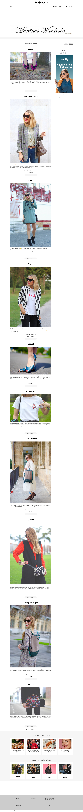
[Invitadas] (65, 773)
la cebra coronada (26, 86)
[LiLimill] (30, 361)
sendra (35, 254)
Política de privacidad (18, 806)
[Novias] (18, 748)
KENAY (29, 509)
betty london (25, 254)
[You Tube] (70, 6)
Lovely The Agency (35, 6)
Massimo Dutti (31, 170)
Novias (21, 6)
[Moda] (33, 748)
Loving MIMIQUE (31, 603)
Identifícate (55, 6)
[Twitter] (65, 6)
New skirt (30, 684)
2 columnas (71, 43)
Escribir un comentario (30, 88)
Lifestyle (25, 6)
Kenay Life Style (30, 439)
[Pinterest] (66, 6)
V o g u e (31, 264)
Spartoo (31, 520)
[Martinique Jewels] (30, 131)
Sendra (30, 180)
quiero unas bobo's (36, 86)
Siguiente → (33, 729)
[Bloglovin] (65, 53)
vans (32, 674)
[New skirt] (30, 701)
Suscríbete (49, 805)
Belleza (18, 6)
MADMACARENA (31, 86)
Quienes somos (18, 798)
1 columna (65, 43)
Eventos (41, 6)
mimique (33, 509)
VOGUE (33, 334)
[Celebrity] (33, 773)
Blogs (11, 6)
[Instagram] (68, 6)
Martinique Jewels (31, 96)
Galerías (29, 6)
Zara (38, 170)
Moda (14, 6)
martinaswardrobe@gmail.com (64, 47)
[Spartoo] (30, 553)
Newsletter (61, 6)
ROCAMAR (34, 381)
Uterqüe (37, 254)
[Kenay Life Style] (30, 472)
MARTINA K (30, 381)
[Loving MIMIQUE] (30, 636)
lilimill (28, 381)
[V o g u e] (30, 297)
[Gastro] (49, 748)
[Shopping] (18, 773)
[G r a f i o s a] (30, 408)
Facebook (41, 37)
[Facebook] (63, 6)
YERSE (30, 49)
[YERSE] (30, 66)
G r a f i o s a (30, 391)
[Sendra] (30, 215)
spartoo (36, 170)
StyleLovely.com (41, 2)
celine (22, 86)
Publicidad (18, 799)
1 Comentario (30, 172)
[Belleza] (65, 748)
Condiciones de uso (18, 805)
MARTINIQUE (27, 170)
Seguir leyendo (30, 91)
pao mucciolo (31, 254)
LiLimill (31, 344)
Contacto (18, 802)
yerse (40, 86)
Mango (29, 334)
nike (33, 170)
